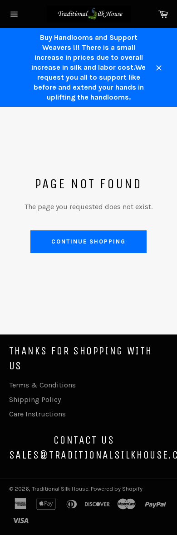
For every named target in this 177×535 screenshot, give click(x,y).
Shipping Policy (35, 399)
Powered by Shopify (117, 488)
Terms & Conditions (42, 385)
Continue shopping (88, 241)
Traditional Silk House (60, 488)
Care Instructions (37, 414)
